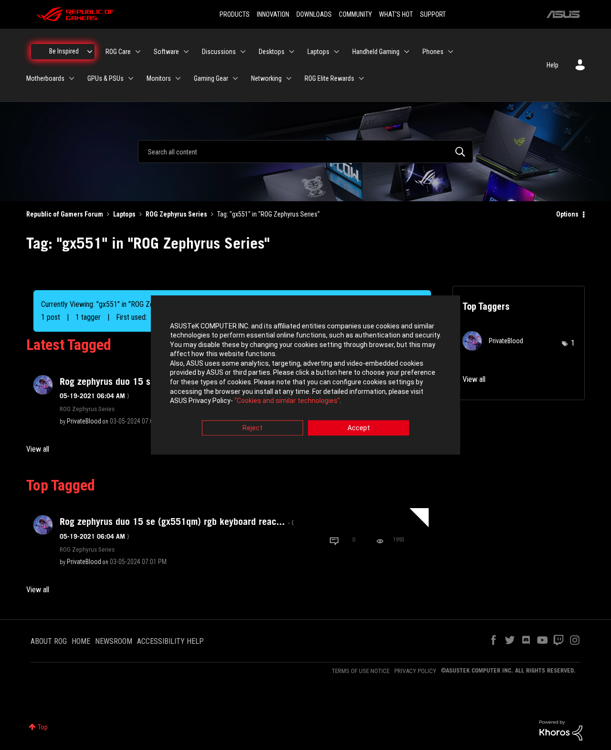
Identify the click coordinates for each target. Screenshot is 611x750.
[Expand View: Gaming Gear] (235, 78)
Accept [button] (359, 428)
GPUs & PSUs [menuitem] (105, 78)
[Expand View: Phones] (450, 51)
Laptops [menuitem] (318, 51)
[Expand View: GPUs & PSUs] (131, 78)
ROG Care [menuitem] (118, 51)
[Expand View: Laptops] (336, 51)
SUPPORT (433, 14)
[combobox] (305, 151)
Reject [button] (252, 428)
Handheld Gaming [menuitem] (376, 51)
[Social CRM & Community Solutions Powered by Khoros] (560, 730)
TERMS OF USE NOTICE (361, 670)
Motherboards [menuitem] (45, 78)
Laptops (124, 214)
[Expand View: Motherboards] (71, 78)
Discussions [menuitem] (219, 51)
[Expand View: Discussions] (243, 51)
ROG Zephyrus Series (176, 214)
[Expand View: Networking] (289, 78)
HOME (81, 641)
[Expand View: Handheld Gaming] (406, 51)
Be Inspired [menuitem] (64, 51)
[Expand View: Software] (186, 51)
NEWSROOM (113, 641)
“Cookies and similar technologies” (287, 401)
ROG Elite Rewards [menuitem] (329, 78)
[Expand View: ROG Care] (138, 51)
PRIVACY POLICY (415, 670)
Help (552, 65)
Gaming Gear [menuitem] (211, 78)
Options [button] (567, 214)
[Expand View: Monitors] (178, 78)
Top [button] (43, 727)
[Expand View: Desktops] (291, 51)
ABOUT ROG (49, 641)
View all (37, 449)
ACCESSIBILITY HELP (170, 641)
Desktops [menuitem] (271, 51)
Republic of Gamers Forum (64, 214)
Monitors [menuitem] (159, 78)
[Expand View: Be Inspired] (90, 51)
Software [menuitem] (166, 51)
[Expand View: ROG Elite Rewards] (361, 78)
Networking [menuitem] (266, 78)
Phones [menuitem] (432, 51)
